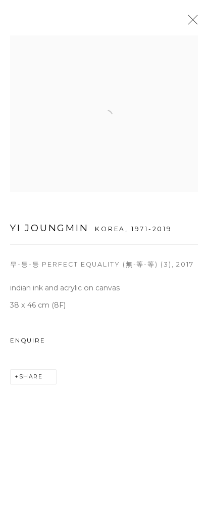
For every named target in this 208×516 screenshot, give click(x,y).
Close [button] (190, 22)
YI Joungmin (49, 228)
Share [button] (31, 376)
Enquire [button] (27, 340)
